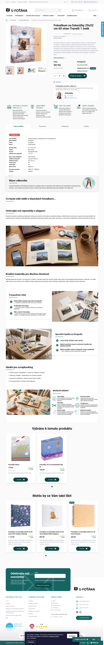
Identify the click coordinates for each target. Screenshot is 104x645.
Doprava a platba (22, 2)
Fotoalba (30, 601)
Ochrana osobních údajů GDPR (13, 615)
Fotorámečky (31, 608)
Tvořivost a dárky (32, 616)
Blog (7, 618)
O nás (7, 2)
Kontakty (13, 2)
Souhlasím (72, 636)
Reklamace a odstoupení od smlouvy (38, 2)
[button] (52, 486)
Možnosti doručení (82, 71)
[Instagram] (80, 612)
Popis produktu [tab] (18, 126)
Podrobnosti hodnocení (77, 33)
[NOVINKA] (83, 515)
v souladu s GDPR (53, 636)
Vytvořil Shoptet (82, 642)
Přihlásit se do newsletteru (43, 585)
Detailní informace (59, 57)
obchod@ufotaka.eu (72, 97)
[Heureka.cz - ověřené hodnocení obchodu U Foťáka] (15, 626)
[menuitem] (10, 15)
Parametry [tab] (42, 126)
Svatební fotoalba (32, 603)
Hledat (59, 10)
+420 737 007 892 (83, 604)
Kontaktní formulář (84, 617)
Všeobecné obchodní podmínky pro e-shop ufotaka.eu (15, 612)
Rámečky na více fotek (34, 611)
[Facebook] (77, 612)
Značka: (58, 38)
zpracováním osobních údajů (57, 580)
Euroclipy (30, 613)
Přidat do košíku (76, 76)
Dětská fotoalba (32, 606)
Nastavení (31, 642)
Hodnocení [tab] (65, 126)
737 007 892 (70, 96)
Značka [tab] (86, 126)
